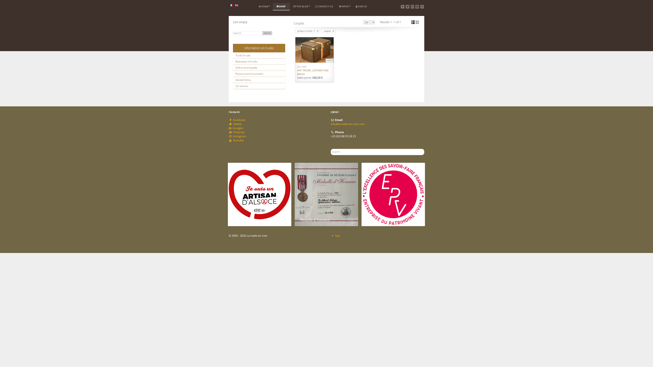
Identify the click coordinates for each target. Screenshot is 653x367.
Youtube (238, 140)
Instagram (239, 136)
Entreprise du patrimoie (385, 219)
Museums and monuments (249, 73)
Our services (242, 86)
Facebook (238, 120)
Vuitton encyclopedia (246, 67)
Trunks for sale (243, 55)
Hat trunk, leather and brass (313, 72)
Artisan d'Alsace (245, 219)
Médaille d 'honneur (315, 219)
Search (267, 33)
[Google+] (412, 6)
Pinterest (238, 132)
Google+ (238, 128)
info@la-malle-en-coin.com (348, 124)
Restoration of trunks (246, 61)
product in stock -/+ (306, 31)
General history (243, 80)
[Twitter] (407, 6)
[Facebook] (402, 6)
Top (337, 235)
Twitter (237, 124)
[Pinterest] (417, 6)
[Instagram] (422, 6)
